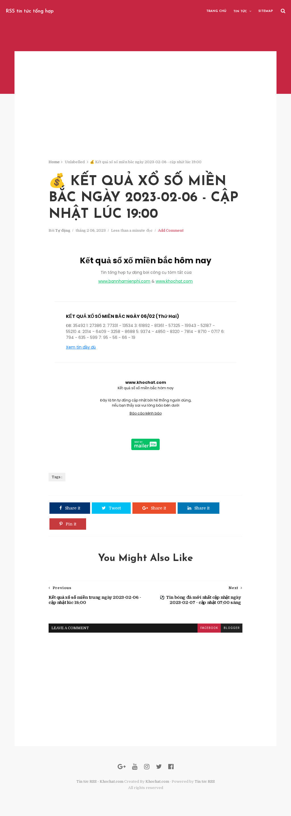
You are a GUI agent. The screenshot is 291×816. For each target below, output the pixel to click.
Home (54, 162)
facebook (209, 627)
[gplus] (122, 767)
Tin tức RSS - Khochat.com (99, 781)
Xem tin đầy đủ (81, 347)
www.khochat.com (174, 281)
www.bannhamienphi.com (124, 281)
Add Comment (171, 230)
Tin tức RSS (205, 781)
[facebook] (171, 767)
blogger (232, 627)
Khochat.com (157, 781)
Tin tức (240, 11)
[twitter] (159, 767)
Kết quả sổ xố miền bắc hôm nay (145, 260)
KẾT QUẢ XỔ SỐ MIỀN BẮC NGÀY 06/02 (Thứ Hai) (122, 316)
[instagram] (146, 767)
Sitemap (265, 11)
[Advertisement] (145, 119)
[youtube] (135, 767)
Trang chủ (216, 11)
